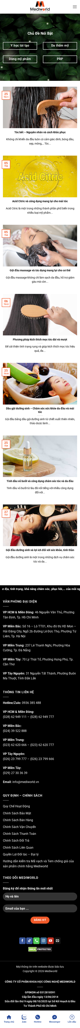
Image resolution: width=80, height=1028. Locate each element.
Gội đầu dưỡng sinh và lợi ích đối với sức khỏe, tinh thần (40, 550)
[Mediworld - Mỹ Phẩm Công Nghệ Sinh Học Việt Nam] (40, 7)
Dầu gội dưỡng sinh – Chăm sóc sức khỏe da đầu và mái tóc (40, 410)
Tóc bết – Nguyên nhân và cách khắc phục (40, 132)
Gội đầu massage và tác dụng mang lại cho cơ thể (40, 270)
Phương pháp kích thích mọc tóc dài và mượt (40, 339)
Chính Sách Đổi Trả (16, 840)
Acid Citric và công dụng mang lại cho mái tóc (40, 201)
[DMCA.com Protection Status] (40, 949)
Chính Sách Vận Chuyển (19, 827)
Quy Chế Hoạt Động (16, 806)
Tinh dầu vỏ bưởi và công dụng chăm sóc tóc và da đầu (40, 481)
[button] (74, 6)
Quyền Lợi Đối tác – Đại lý (21, 854)
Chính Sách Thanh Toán (19, 834)
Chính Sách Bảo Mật (17, 813)
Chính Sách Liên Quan (18, 847)
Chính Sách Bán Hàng (18, 820)
